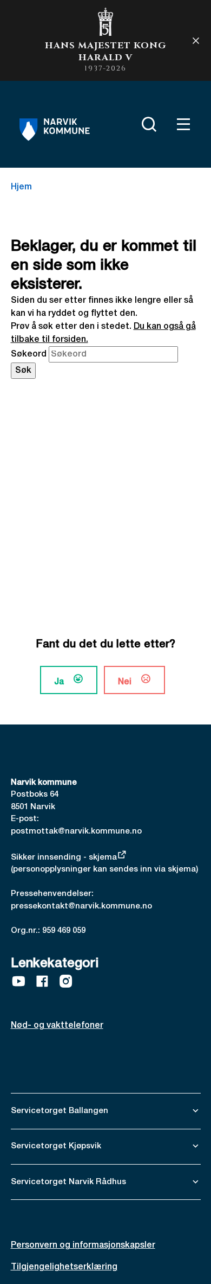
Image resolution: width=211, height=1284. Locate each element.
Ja (59, 682)
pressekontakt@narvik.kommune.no (81, 906)
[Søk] (146, 124)
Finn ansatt (120, 122)
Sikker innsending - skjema (64, 857)
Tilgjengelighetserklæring (64, 1267)
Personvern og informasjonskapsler (83, 1245)
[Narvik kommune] (54, 130)
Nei (124, 682)
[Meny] (181, 124)
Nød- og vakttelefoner (57, 1025)
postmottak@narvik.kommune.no (76, 831)
